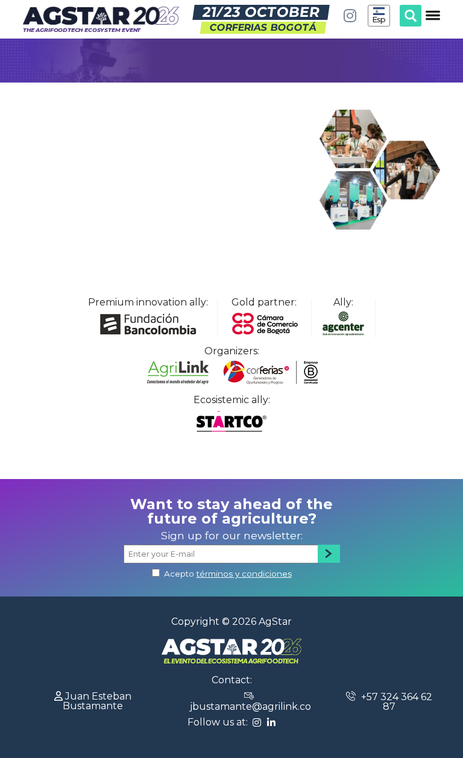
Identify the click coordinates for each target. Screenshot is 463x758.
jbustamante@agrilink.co (250, 706)
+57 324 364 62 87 (395, 701)
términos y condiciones (244, 573)
